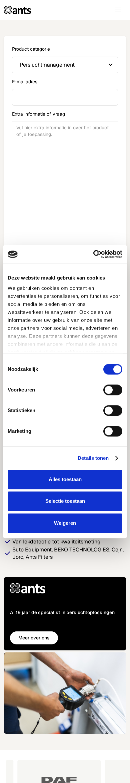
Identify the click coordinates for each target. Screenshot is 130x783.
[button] (118, 10)
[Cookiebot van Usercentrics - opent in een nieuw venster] (93, 254)
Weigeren (65, 523)
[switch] (112, 390)
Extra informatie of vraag (38, 114)
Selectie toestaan (65, 501)
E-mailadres (24, 82)
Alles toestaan (65, 479)
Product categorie (31, 49)
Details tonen (93, 458)
